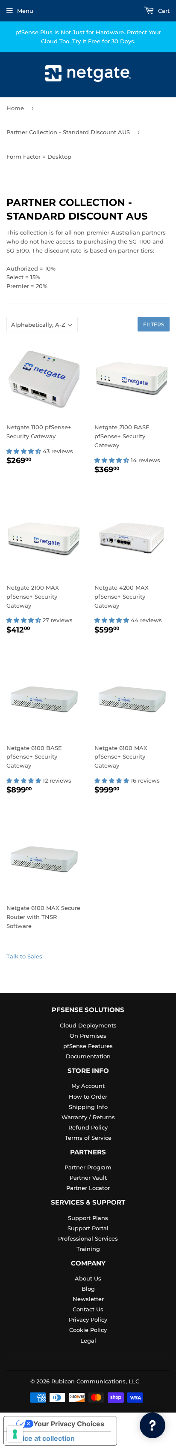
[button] (24, 451)
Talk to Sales (24, 956)
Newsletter (88, 1298)
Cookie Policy (88, 1329)
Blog (88, 1288)
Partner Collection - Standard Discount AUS (68, 132)
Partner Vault (88, 1177)
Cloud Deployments (88, 1025)
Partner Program (88, 1167)
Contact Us (88, 1309)
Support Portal (88, 1228)
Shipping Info (88, 1106)
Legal (88, 1340)
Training (88, 1248)
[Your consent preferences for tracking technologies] (15, 1434)
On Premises (88, 1035)
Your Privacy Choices (68, 1423)
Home (15, 108)
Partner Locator (88, 1187)
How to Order (88, 1096)
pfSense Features (88, 1045)
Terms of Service (88, 1137)
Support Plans (88, 1217)
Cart (163, 10)
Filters (153, 324)
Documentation (88, 1056)
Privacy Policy (88, 1319)
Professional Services (88, 1238)
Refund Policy (88, 1127)
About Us (88, 1278)
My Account (88, 1085)
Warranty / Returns (88, 1117)
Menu (25, 10)
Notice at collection (43, 1438)
